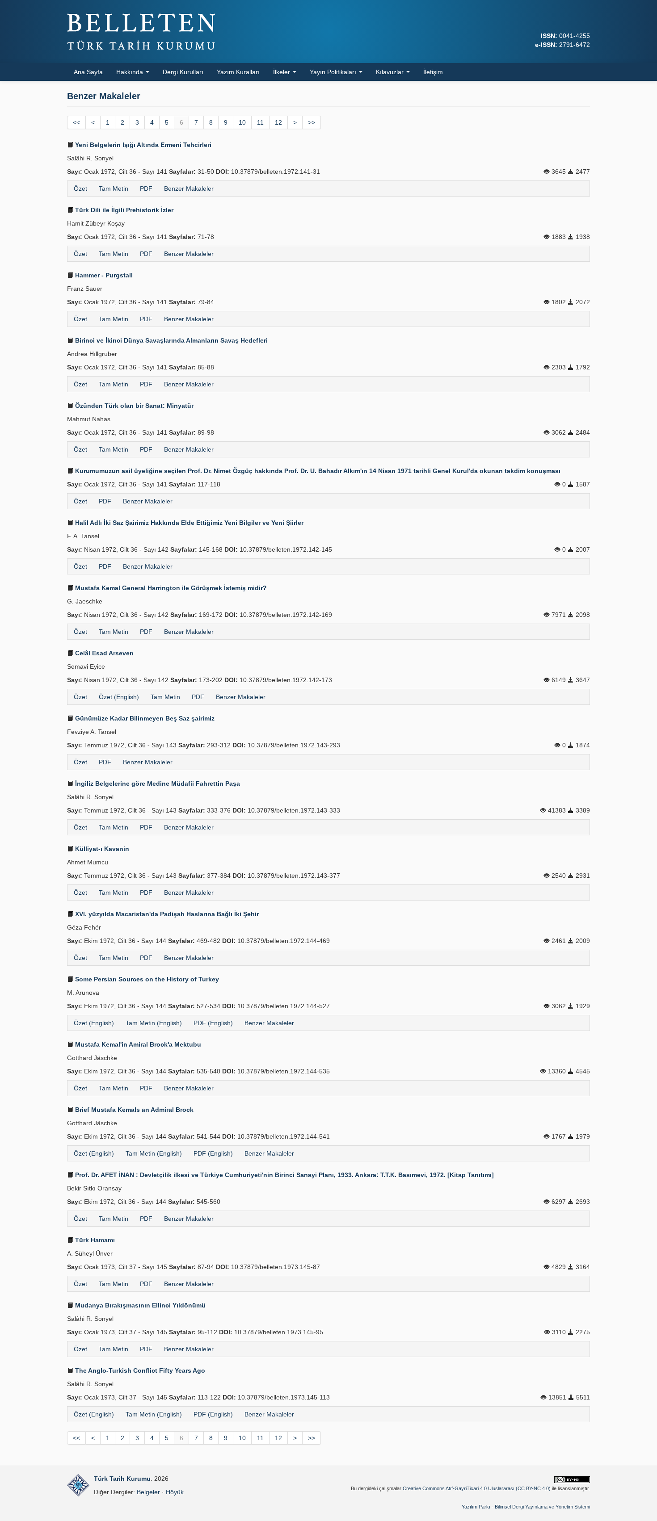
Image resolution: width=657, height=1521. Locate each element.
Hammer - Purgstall (103, 275)
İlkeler (282, 71)
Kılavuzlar (390, 71)
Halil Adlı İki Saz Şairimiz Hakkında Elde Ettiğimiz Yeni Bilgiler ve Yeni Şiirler (188, 522)
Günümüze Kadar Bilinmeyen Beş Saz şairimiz (144, 718)
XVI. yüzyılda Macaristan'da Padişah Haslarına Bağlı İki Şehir (166, 914)
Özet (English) (119, 696)
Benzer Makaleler (189, 188)
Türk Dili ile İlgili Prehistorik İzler (123, 210)
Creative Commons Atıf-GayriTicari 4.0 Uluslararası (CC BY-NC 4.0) (477, 1488)
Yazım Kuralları (238, 71)
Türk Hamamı (94, 1240)
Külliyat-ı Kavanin (101, 848)
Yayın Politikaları (334, 71)
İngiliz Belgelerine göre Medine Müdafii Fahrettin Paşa (156, 783)
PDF (146, 188)
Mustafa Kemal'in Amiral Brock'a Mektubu (137, 1044)
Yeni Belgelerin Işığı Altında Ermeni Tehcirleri (142, 144)
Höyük (175, 1492)
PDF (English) (213, 1023)
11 (260, 122)
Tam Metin (113, 188)
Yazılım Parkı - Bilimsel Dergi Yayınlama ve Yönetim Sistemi (526, 1506)
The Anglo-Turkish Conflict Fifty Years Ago (139, 1370)
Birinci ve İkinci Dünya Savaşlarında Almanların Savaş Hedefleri (170, 340)
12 (278, 122)
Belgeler (148, 1492)
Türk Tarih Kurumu (122, 1478)
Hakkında (130, 71)
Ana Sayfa (88, 71)
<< (76, 122)
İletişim (433, 71)
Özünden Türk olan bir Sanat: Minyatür (133, 405)
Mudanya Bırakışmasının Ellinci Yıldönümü (139, 1305)
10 (242, 122)
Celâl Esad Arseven (103, 653)
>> (311, 122)
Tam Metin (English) (154, 1023)
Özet (80, 188)
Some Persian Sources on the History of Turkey (146, 979)
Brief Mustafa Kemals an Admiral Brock (133, 1109)
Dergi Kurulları (183, 71)
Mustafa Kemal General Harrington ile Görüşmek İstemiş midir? (170, 587)
